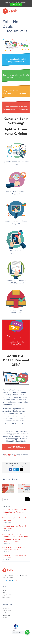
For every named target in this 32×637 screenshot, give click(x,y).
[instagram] (10, 580)
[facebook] (3, 580)
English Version (7, 595)
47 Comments (16, 455)
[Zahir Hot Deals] (16, 39)
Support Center (6, 608)
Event (7, 455)
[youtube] (16, 580)
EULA (4, 613)
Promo (10, 455)
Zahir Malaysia (6, 597)
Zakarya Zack (7, 454)
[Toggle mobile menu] (29, 10)
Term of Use (6, 615)
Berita (3, 455)
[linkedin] (13, 580)
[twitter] (6, 580)
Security (4, 617)
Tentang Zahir (6, 610)
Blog (3, 592)
